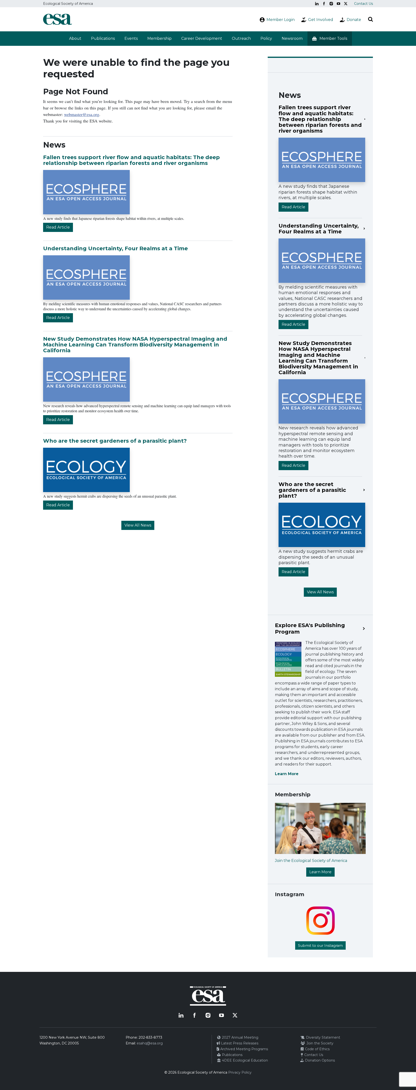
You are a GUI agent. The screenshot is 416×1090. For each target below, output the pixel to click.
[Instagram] (331, 3)
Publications (103, 38)
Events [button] (131, 38)
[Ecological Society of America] (57, 19)
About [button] (75, 38)
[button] (329, 38)
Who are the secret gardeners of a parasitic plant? (115, 441)
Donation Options (319, 1060)
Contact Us (363, 3)
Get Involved (320, 19)
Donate (354, 19)
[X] (345, 3)
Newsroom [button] (292, 38)
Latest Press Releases (239, 1043)
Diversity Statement (322, 1037)
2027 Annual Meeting (239, 1037)
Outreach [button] (241, 38)
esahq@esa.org (150, 1043)
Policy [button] (266, 38)
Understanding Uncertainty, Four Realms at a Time (115, 248)
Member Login (280, 19)
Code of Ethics (317, 1049)
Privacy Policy (240, 1072)
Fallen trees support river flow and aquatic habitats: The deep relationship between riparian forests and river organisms (131, 160)
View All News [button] (137, 525)
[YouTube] (338, 3)
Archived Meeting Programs (243, 1049)
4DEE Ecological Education (244, 1060)
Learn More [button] (320, 872)
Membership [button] (159, 38)
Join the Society (319, 1043)
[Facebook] (324, 3)
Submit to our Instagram (320, 945)
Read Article (58, 227)
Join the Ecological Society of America (311, 860)
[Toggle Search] (370, 19)
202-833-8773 (150, 1037)
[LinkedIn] (316, 3)
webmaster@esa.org (81, 114)
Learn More (287, 774)
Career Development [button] (201, 38)
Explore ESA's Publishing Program (310, 628)
